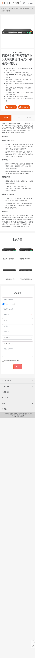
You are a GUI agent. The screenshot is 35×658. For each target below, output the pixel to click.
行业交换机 (11, 8)
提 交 (17, 367)
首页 (2, 8)
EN (24, 3)
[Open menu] (31, 3)
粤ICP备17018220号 (18, 416)
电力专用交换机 (23, 8)
